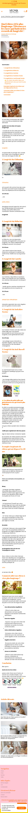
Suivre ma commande (5, 792)
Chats (2, 773)
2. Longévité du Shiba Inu (11, 70)
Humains (2, 775)
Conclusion (7, 95)
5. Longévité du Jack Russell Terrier (14, 78)
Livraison (3, 794)
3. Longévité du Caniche (11, 73)
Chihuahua (5, 182)
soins (3, 567)
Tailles (2, 777)
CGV (2, 784)
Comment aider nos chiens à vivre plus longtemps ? (14, 91)
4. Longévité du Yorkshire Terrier (13, 76)
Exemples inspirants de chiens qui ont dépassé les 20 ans (14, 87)
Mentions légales (4, 782)
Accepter (21, 808)
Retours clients (4, 796)
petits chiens (6, 202)
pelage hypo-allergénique (9, 299)
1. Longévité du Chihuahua (12, 68)
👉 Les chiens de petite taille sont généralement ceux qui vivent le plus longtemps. (15, 81)
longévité (4, 148)
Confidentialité (4, 787)
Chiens (2, 771)
